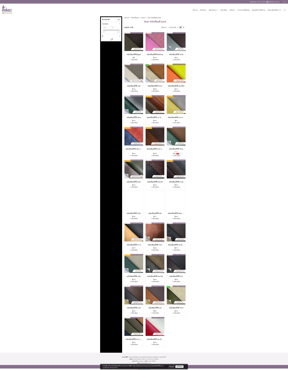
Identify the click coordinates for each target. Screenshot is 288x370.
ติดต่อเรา (232, 10)
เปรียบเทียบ (134, 59)
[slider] (103, 30)
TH (284, 2)
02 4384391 (263, 2)
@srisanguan (276, 2)
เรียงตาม (164, 27)
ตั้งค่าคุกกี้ (171, 366)
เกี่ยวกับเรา (203, 10)
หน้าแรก (195, 10)
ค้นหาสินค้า (223, 10)
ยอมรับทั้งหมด (179, 366)
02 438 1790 (149, 359)
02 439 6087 (155, 359)
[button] (284, 10)
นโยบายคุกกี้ (114, 367)
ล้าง (119, 19)
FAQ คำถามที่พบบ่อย (243, 10)
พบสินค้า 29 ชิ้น (128, 27)
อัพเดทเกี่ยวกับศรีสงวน (258, 10)
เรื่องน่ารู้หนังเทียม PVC (274, 10)
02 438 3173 (144, 359)
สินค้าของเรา (213, 10)
